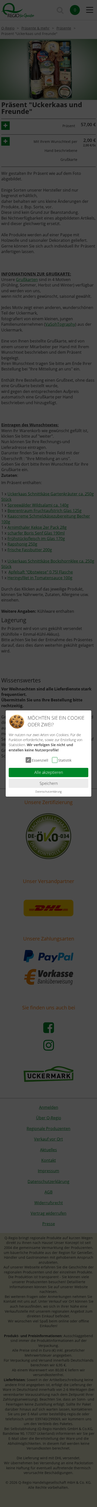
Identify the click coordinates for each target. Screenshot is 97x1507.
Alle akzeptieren (48, 772)
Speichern (49, 783)
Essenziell (40, 760)
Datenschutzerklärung (48, 791)
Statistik (64, 760)
